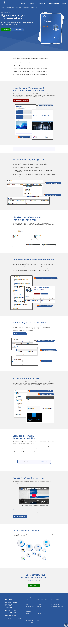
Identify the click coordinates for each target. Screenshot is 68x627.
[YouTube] (15, 615)
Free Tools (28, 613)
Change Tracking (54, 601)
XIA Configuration (33, 580)
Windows (39, 149)
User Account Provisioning (56, 608)
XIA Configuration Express (42, 601)
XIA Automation (40, 604)
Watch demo (6, 29)
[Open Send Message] (66, 625)
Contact (8, 615)
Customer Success (41, 613)
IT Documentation (55, 599)
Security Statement (30, 606)
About (27, 604)
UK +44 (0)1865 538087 (11, 612)
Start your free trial (17, 29)
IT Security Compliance (56, 604)
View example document (21, 100)
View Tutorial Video (20, 516)
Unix (45, 149)
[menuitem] (22, 3)
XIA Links (39, 606)
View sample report (20, 333)
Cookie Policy (28, 611)
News (38, 615)
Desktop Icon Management (57, 606)
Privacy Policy (28, 608)
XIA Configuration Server (42, 599)
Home (27, 599)
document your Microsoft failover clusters (40, 462)
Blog (38, 620)
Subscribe (39, 618)
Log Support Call (29, 622)
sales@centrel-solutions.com (12, 610)
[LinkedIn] (12, 615)
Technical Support (29, 620)
